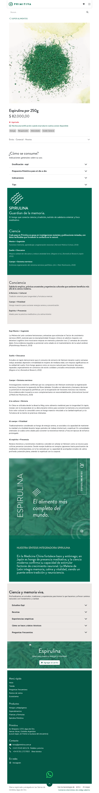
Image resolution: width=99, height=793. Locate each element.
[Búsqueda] (87, 12)
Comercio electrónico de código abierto (74, 790)
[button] (49, 784)
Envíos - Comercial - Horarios (20, 139)
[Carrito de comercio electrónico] (83, 4)
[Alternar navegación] (89, 3)
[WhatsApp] (49, 774)
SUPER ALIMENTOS (19, 18)
